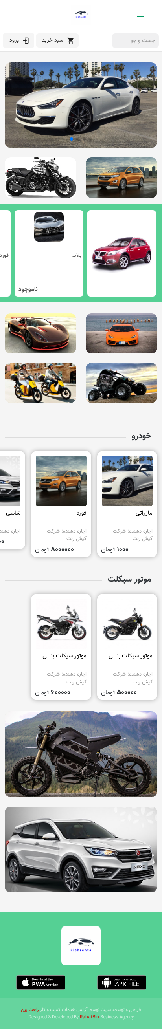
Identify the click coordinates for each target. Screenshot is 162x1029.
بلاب (76, 255)
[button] (90, 139)
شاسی (13, 513)
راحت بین (30, 1009)
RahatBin (89, 1017)
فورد (82, 513)
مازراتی (144, 513)
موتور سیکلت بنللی (131, 656)
